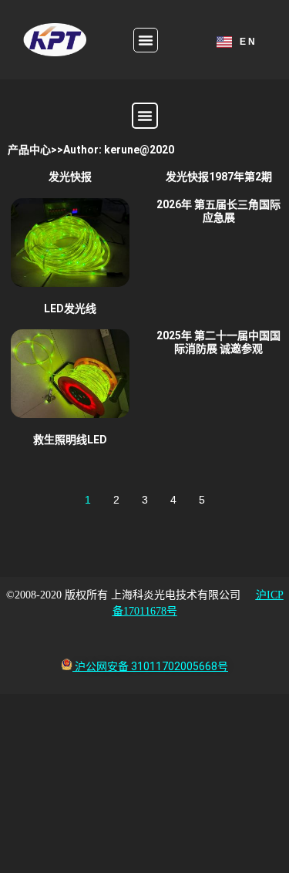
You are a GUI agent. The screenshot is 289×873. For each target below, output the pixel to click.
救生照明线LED (70, 439)
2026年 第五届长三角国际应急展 (218, 211)
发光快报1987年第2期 (219, 176)
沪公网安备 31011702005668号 (151, 666)
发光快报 (70, 176)
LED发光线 (70, 308)
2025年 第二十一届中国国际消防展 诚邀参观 (218, 342)
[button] (145, 40)
